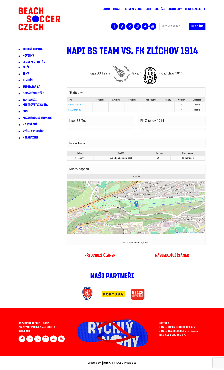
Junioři (28, 80)
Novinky (28, 55)
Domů (106, 9)
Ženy (26, 73)
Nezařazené (31, 137)
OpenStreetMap (193, 232)
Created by (94, 362)
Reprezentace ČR (34, 62)
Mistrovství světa (35, 104)
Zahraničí (30, 100)
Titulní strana (33, 49)
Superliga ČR (31, 86)
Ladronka (136, 176)
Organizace (193, 9)
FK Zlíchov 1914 (75, 110)
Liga (148, 9)
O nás (116, 9)
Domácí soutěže (33, 93)
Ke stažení (30, 124)
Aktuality (175, 9)
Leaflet (180, 232)
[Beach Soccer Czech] (39, 18)
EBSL (26, 111)
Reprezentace (133, 9)
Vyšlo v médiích (33, 131)
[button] (136, 204)
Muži (26, 67)
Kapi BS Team (74, 104)
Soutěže (159, 9)
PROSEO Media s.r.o (125, 362)
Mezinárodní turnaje (37, 118)
